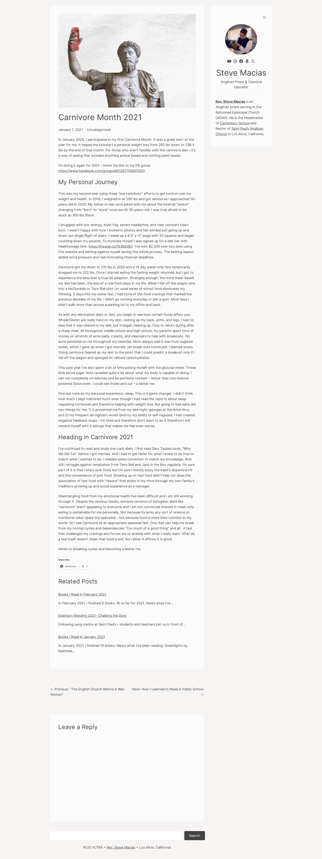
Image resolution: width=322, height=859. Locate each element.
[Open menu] (264, 17)
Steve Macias (241, 72)
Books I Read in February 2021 (82, 594)
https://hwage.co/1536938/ (110, 246)
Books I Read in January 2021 (81, 637)
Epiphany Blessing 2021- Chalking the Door (92, 615)
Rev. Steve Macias (121, 847)
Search (194, 835)
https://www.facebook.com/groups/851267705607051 (101, 171)
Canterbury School (235, 123)
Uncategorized (99, 130)
